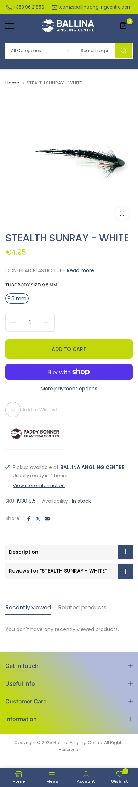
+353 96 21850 (28, 7)
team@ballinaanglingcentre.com (95, 7)
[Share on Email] (47, 518)
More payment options (69, 388)
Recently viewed (28, 607)
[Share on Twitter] (38, 518)
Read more (80, 270)
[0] (123, 26)
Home (12, 83)
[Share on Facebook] (28, 518)
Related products (82, 607)
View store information (39, 485)
